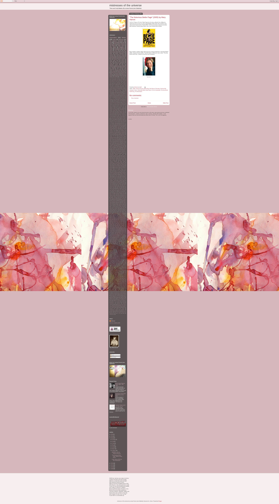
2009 (112, 468)
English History (117, 127)
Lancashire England (122, 173)
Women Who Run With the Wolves (118, 72)
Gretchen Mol (163, 88)
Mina (123, 64)
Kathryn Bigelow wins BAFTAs (119, 164)
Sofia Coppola (119, 233)
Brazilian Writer (119, 99)
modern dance (121, 45)
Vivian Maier (116, 265)
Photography (123, 66)
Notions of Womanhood (118, 209)
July (113, 441)
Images (110, 61)
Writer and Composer (121, 280)
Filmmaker (157, 88)
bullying (114, 286)
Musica (119, 202)
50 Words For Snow (120, 54)
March (113, 448)
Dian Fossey (113, 119)
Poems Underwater (123, 216)
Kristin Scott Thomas (118, 170)
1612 (120, 76)
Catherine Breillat (112, 107)
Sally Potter (122, 224)
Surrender (116, 236)
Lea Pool (122, 178)
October (114, 439)
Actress (115, 50)
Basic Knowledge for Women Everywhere (118, 89)
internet (123, 297)
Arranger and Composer (113, 86)
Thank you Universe (117, 241)
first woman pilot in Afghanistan (116, 295)
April (113, 446)
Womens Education (112, 280)
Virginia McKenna (112, 263)
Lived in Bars (111, 183)
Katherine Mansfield (113, 161)
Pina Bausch (112, 44)
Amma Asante (116, 83)
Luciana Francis (121, 52)
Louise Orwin (119, 184)
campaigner (124, 286)
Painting (120, 210)
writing (123, 313)
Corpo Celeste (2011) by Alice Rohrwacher (117, 460)
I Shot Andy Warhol (141, 90)
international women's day (119, 75)
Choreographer (117, 42)
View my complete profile (114, 322)
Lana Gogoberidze (114, 173)
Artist (114, 39)
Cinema (111, 48)
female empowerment (121, 290)
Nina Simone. (119, 206)
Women (122, 70)
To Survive (121, 260)
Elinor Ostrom (111, 125)
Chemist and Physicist (113, 109)
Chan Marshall (122, 108)
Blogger (160, 501)
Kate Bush (122, 51)
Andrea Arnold (121, 55)
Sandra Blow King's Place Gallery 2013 (116, 226)
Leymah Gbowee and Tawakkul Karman (116, 181)
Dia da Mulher (123, 118)
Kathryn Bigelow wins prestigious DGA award (117, 165)
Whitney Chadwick (122, 270)
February (114, 450)
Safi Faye (116, 224)
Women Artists (112, 71)
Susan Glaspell (122, 236)
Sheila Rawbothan (122, 229)
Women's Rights (122, 279)
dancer (110, 43)
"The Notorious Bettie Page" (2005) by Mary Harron (117, 456)
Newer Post (132, 103)
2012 (112, 463)
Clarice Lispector (112, 112)
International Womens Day (114, 155)
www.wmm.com (111, 314)
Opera (116, 210)
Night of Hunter (112, 206)
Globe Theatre (112, 143)
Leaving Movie (112, 179)
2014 (112, 436)
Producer (116, 218)
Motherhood (111, 65)
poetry (110, 50)
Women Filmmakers (119, 53)
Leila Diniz (119, 179)
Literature (123, 182)
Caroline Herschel (120, 104)
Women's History (120, 44)
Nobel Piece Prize (121, 207)
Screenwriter (157, 90)
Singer (123, 42)
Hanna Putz (111, 147)
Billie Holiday (115, 92)
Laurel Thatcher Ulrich (115, 178)
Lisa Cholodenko (120, 62)
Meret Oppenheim (112, 198)
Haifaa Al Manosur (112, 146)
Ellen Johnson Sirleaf (119, 126)
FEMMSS (117, 130)
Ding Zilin (117, 119)
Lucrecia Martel (118, 63)
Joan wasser (112, 62)
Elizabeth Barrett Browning (120, 125)
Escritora (123, 127)
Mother (110, 53)
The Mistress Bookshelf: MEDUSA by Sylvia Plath (120, 394)
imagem (119, 297)
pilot (115, 304)
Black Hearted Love (122, 94)
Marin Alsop (120, 191)
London (111, 63)
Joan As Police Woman (119, 61)
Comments (113, 357)
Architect (122, 85)
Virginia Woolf (120, 263)
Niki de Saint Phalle (120, 65)
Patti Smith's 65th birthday (119, 211)
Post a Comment (134, 98)
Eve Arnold (123, 128)
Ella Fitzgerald (111, 126)
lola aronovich (119, 298)
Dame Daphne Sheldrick (119, 116)
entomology (119, 289)
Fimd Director (122, 134)
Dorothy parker (122, 120)
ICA (116, 153)
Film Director (152, 88)
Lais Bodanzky (123, 172)
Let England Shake (121, 180)
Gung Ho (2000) (115, 144)
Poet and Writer (113, 217)
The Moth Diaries (138, 91)
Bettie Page (146, 88)
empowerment (111, 289)
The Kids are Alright (112, 252)
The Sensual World (118, 255)
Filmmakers (117, 134)
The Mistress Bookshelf (116, 41)
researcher (122, 309)
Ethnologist (111, 128)
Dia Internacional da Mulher (115, 118)
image (116, 297)
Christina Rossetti (112, 110)
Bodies (119, 95)
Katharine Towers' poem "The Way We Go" (120, 406)
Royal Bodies (120, 223)
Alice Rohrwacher (117, 82)
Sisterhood (113, 233)
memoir (125, 298)
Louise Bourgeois (112, 184)
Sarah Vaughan (116, 228)
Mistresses (119, 200)
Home (149, 103)
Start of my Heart (122, 235)
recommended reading (113, 309)
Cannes (115, 101)
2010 (112, 466)
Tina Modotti (116, 260)
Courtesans (111, 116)
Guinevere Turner (133, 90)
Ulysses (121, 261)
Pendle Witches (114, 214)
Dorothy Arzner (115, 120)
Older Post (165, 103)
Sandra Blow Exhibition (120, 225)
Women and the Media (117, 278)
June (113, 443)
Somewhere (124, 234)
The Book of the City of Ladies (120, 244)
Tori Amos (119, 69)
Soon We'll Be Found (114, 235)
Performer (120, 214)
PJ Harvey (111, 66)
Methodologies (115, 199)
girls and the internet (117, 296)
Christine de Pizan (121, 110)
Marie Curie (115, 191)
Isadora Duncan (123, 155)
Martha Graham (116, 192)
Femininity (122, 130)
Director (121, 119)
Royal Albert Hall (112, 223)
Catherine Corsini (121, 107)
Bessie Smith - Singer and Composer (115, 91)
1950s (134, 88)
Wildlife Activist (112, 271)
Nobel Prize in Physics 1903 (114, 208)
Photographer (117, 49)
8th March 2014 (115, 77)
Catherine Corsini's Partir (113, 108)
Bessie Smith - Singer (121, 90)
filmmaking (114, 291)
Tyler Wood (116, 261)
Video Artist (118, 262)
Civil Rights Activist (121, 111)
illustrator (112, 297)
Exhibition (111, 129)
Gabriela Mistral (116, 139)
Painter (110, 49)
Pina (123, 215)
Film (115, 48)
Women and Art (117, 277)
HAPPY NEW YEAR (114, 60)
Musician (121, 39)
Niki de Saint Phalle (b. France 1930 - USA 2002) (120, 384)
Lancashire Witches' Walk (115, 174)
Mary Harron (148, 90)
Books (115, 43)
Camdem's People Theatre (117, 100)
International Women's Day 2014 (116, 154)
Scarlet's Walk (122, 228)
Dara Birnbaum (123, 117)
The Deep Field (123, 245)
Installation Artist (122, 153)
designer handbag (120, 287)
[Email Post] (145, 87)
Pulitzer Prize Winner (116, 219)
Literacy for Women (117, 182)
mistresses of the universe (125, 5)
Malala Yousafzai (112, 188)
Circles (115, 111)
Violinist (123, 262)
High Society (124, 147)
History (122, 60)
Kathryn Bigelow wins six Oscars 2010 (116, 166)
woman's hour (117, 313)
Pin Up (153, 90)
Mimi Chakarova (113, 200)
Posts (112, 355)
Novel (125, 209)
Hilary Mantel (112, 47)
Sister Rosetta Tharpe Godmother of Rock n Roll (117, 232)
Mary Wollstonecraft (121, 193)
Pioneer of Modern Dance (113, 216)
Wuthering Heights (121, 281)
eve (123, 289)
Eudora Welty (117, 128)
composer (111, 54)
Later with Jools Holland (118, 175)
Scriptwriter (111, 229)
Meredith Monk (121, 197)
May (113, 445)
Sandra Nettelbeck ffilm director (114, 227)
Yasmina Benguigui (112, 282)
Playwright (114, 67)
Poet (110, 42)
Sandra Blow (111, 225)
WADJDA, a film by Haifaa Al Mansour (116, 453)
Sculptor (116, 229)
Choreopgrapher (122, 109)
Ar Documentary (116, 85)
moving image (113, 299)
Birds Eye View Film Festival (118, 93)
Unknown (113, 320)
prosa (124, 307)
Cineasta (110, 111)
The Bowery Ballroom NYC (115, 245)
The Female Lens (114, 246)
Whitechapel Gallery (114, 270)
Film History (111, 134)
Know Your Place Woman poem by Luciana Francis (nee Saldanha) (117, 169)
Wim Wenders (119, 271)
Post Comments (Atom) (152, 106)
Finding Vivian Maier (113, 135)
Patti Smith (117, 66)
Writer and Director (112, 281)
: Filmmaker (122, 77)
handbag (124, 296)
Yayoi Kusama (120, 282)
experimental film (112, 290)
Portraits (118, 217)
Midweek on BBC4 (123, 199)
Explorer (116, 129)
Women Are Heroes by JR (114, 273)
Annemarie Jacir (113, 84)
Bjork (120, 50)
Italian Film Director (114, 156)
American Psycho (139, 88)
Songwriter (121, 47)
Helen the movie (117, 147)
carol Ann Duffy (113, 287)
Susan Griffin (111, 237)
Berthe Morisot (112, 90)
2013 (112, 437)
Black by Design (113, 95)
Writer (124, 37)
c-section (118, 286)
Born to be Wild (112, 98)
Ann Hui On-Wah (123, 83)
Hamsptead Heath (121, 146)
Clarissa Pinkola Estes (121, 112)
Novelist (112, 210)
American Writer (112, 55)
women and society (113, 76)
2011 (110, 77)
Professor (122, 67)
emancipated (122, 288)
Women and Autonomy (114, 73)
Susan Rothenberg (118, 237)
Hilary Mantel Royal (114, 148)
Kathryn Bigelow (112, 52)
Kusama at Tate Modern (118, 171)
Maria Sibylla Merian (112, 190)
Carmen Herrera (112, 104)
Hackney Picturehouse (121, 145)
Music (115, 202)
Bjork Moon (116, 94)
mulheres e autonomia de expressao (119, 300)
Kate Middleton (121, 48)
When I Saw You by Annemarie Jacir (120, 269)
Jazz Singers (116, 157)
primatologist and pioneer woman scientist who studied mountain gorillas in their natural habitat (117, 306)
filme (110, 291)
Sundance (111, 236)
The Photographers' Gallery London (117, 254)
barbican (117, 74)
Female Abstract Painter (119, 59)
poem (123, 49)
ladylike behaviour (112, 298)
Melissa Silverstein (114, 197)
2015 (112, 434)
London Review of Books (120, 183)
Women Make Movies (121, 71)
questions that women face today (116, 308)
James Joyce (121, 156)
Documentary (113, 58)
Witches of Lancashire (121, 272)
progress (119, 307)
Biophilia (119, 92)
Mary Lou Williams (112, 193)
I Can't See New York (118, 152)
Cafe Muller (112, 45)
